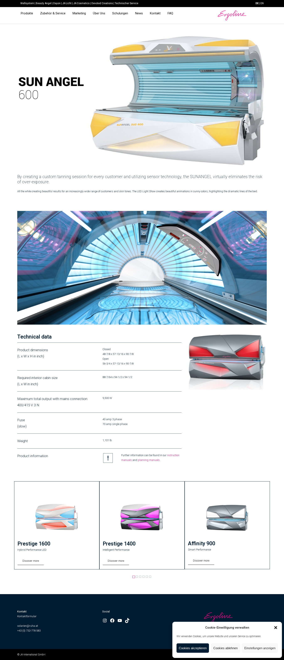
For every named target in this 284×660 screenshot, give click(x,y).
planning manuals (149, 460)
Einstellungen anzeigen (259, 648)
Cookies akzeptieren (193, 648)
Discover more (30, 560)
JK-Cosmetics (81, 3)
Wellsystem (27, 3)
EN (262, 3)
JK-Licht (67, 3)
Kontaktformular (27, 616)
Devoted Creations (102, 3)
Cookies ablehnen (225, 648)
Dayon (57, 3)
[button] (276, 628)
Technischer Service (126, 3)
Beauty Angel (43, 3)
